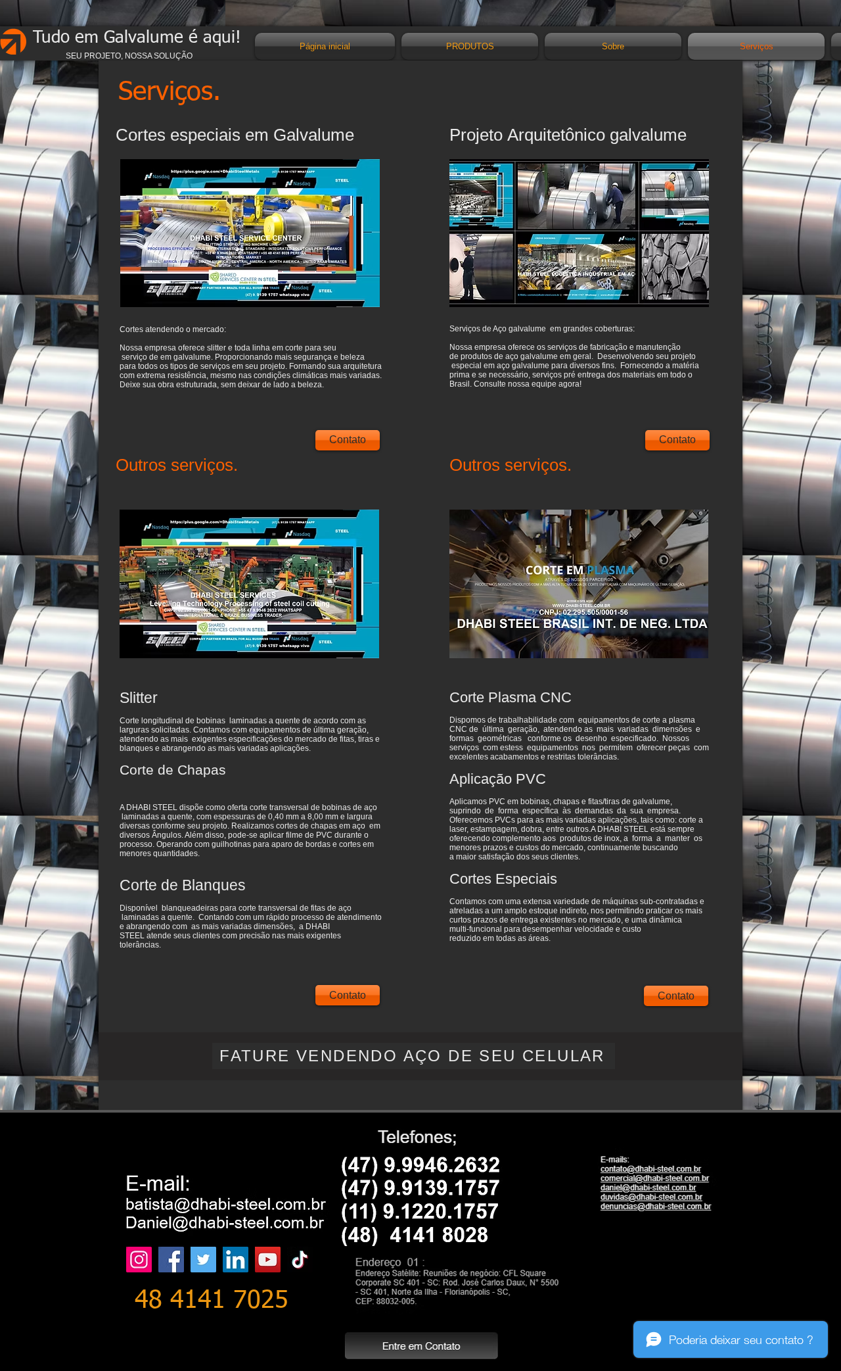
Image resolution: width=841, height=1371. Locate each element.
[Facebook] (171, 1259)
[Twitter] (203, 1259)
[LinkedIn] (235, 1259)
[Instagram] (139, 1259)
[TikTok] (300, 1259)
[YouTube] (268, 1259)
